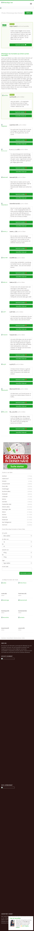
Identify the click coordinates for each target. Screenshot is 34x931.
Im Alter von (5, 539)
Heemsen (17, 525)
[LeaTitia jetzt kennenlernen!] (5, 97)
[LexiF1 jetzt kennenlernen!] (4, 314)
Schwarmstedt (17, 483)
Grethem (17, 476)
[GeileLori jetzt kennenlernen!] (4, 284)
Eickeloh (17, 481)
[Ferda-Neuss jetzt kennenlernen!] (25, 587)
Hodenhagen (17, 489)
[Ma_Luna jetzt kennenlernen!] (4, 414)
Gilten (22, 97)
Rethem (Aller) (17, 507)
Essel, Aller (17, 486)
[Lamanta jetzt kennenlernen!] (25, 622)
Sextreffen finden (20, 116)
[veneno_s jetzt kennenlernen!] (4, 234)
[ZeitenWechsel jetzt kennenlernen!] (4, 206)
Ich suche (4, 533)
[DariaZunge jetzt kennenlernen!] (8, 604)
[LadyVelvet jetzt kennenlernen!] (4, 126)
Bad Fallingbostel (17, 522)
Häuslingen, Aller (17, 509)
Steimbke (17, 501)
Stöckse (17, 514)
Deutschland (10, 638)
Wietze (17, 512)
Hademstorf (17, 478)
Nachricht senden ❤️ (20, 112)
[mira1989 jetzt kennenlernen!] (4, 259)
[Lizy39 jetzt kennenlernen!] (4, 366)
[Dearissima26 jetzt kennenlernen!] (25, 604)
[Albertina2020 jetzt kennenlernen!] (4, 391)
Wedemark (17, 519)
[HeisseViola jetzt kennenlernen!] (8, 622)
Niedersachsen (17, 638)
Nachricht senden (20, 45)
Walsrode (17, 517)
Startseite (3, 638)
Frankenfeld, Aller (17, 504)
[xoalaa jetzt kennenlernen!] (8, 587)
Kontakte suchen (26, 573)
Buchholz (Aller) (17, 491)
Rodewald (17, 494)
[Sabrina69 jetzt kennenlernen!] (4, 179)
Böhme (17, 499)
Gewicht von (5, 550)
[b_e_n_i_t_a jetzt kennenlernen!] (4, 151)
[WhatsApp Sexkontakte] (7, 4)
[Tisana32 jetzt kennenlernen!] (4, 337)
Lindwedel (17, 496)
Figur (3, 560)
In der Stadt (5, 566)
